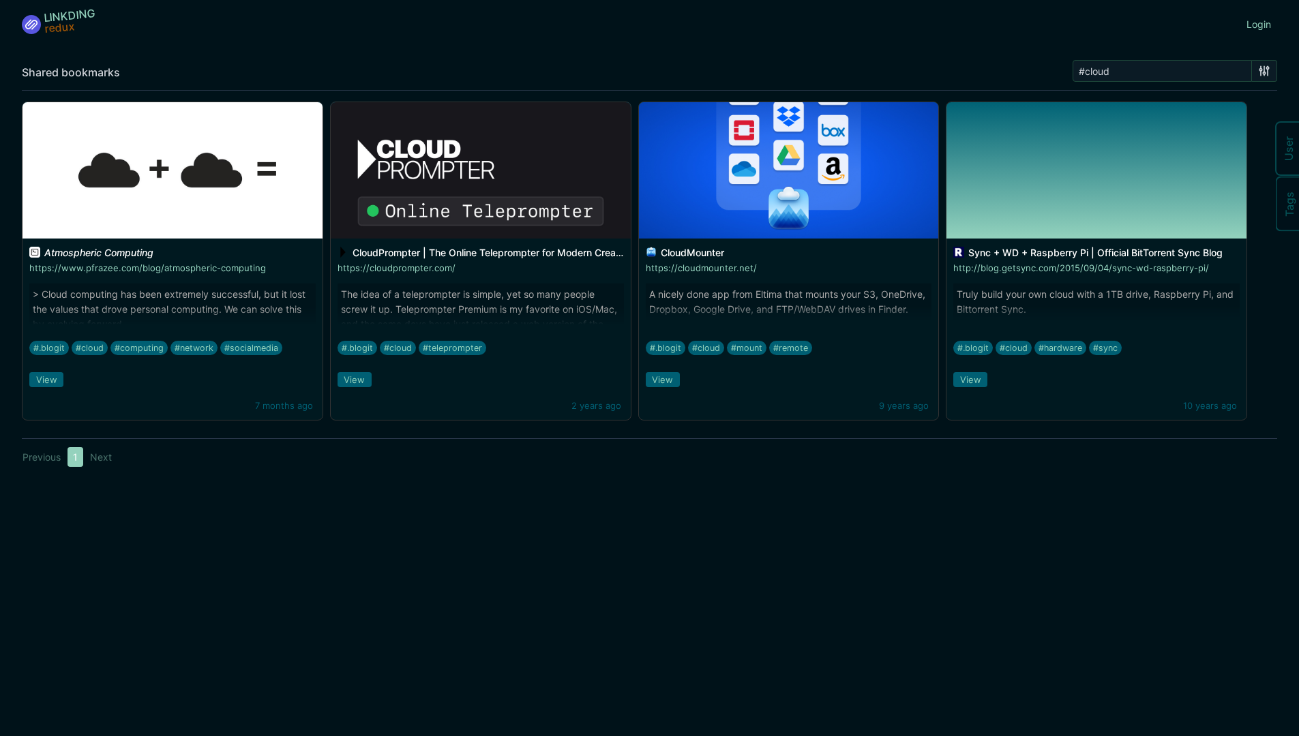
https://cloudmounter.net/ (701, 267)
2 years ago (596, 405)
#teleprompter (452, 348)
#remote (790, 348)
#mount (746, 348)
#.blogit (49, 348)
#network (194, 348)
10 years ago (1210, 405)
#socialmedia (251, 348)
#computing (139, 348)
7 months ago (284, 405)
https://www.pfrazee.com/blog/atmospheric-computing (147, 267)
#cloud (90, 348)
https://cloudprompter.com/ (397, 267)
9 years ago (904, 405)
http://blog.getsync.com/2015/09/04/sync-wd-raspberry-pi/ (1081, 267)
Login (1258, 24)
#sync (1105, 348)
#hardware (1060, 348)
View (46, 379)
